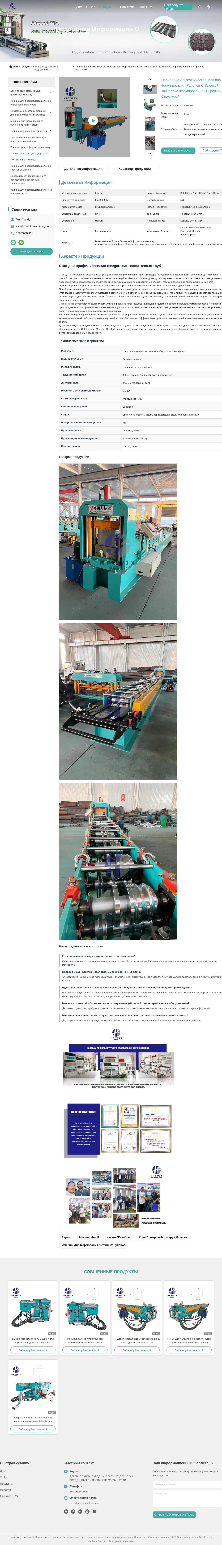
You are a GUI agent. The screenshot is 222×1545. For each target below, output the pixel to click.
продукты (106, 7)
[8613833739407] (94, 1512)
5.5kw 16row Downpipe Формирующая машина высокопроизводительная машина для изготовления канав (189, 1340)
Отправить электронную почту (174, 1514)
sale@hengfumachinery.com (33, 226)
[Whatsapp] (13, 242)
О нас (90, 7)
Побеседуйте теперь (173, 6)
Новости (5, 1489)
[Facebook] (73, 1512)
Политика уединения (21, 1537)
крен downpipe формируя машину (163, 1237)
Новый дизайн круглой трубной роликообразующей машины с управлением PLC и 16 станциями (85, 1340)
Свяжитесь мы (148, 7)
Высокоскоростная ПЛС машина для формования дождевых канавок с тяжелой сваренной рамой (33, 1340)
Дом (79, 7)
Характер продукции (135, 168)
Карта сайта (42, 1537)
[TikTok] (87, 1512)
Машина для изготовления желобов (104, 1237)
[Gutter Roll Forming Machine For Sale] (94, 117)
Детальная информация (83, 168)
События (126, 7)
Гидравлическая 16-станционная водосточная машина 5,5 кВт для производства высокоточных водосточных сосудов (33, 1419)
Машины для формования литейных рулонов (93, 1245)
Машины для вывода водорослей (46, 68)
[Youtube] (80, 1512)
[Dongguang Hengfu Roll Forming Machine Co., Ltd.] (13, 7)
